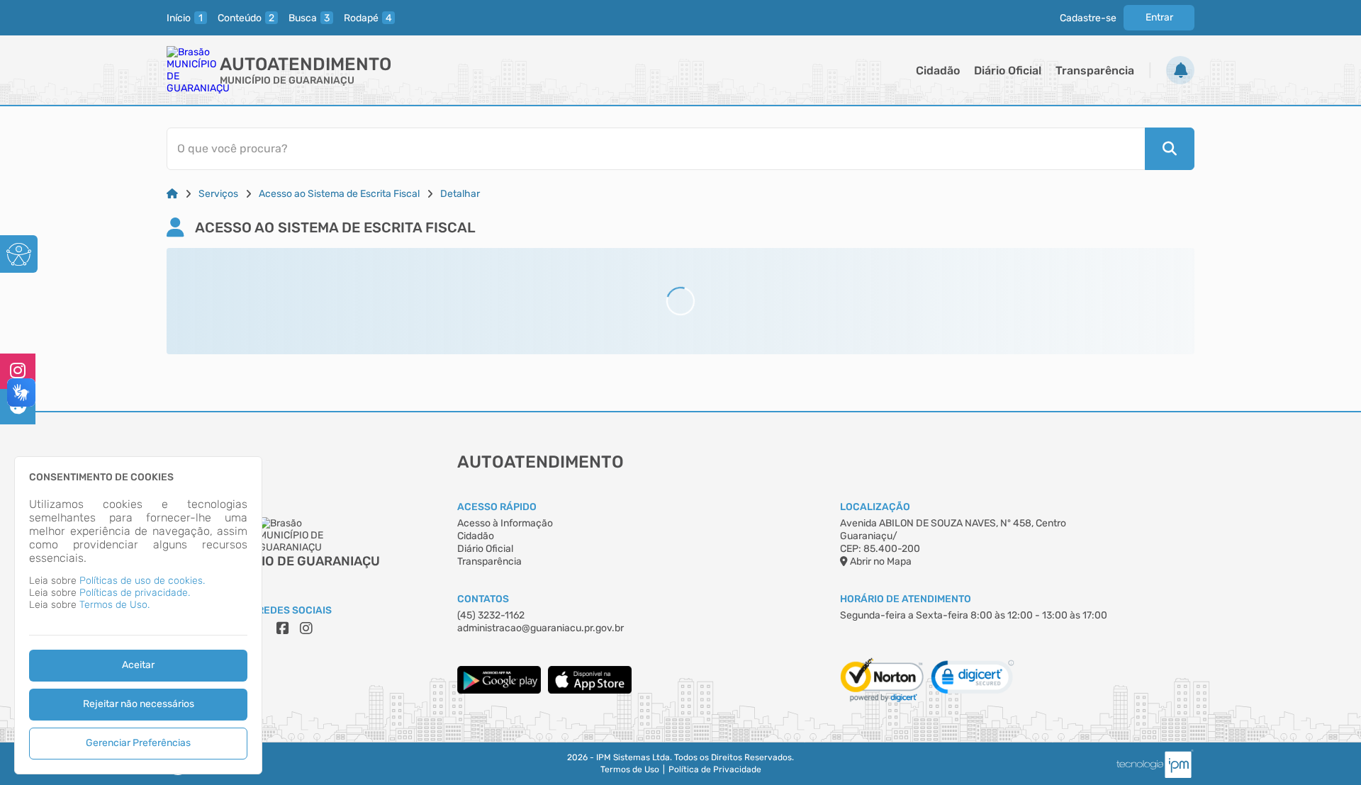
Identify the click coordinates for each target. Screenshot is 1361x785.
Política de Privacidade (714, 769)
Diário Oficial (1007, 70)
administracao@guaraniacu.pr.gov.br (540, 628)
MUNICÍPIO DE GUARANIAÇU (287, 80)
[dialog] (138, 615)
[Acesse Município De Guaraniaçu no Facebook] (282, 628)
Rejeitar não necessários (138, 704)
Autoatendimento (305, 64)
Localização (875, 507)
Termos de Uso (629, 769)
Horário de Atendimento (905, 599)
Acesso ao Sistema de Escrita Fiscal (339, 194)
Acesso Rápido (497, 507)
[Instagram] (17, 371)
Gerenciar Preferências (138, 743)
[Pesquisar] (1169, 149)
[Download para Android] (499, 690)
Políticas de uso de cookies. (142, 581)
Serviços (218, 194)
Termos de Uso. (114, 605)
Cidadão (938, 70)
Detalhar (460, 194)
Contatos (483, 599)
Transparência (1094, 70)
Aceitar (138, 665)
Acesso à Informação (505, 523)
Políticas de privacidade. (134, 593)
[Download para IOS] (590, 690)
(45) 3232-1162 (491, 615)
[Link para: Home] (172, 194)
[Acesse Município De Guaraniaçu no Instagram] (306, 628)
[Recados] (1180, 70)
